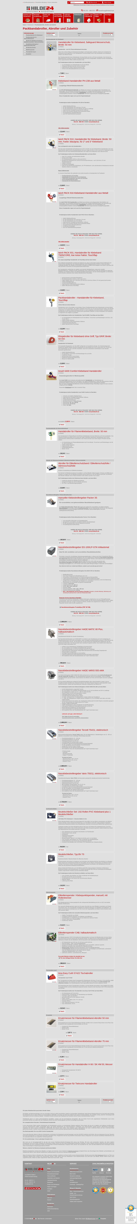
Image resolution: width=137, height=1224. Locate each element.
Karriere (49, 1200)
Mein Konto (73, 1174)
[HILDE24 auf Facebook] (26, 1188)
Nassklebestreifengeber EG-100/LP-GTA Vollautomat (83, 547)
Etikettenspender (30, 49)
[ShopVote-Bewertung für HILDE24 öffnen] (95, 1190)
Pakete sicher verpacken (76, 1201)
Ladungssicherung (52, 1180)
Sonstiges (108, 14)
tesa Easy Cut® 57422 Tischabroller (75, 973)
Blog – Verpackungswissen (77, 1191)
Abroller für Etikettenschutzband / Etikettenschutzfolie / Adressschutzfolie (34, 41)
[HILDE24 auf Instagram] (28, 1188)
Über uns (93, 5)
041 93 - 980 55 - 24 (30, 1182)
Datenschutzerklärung (52, 1208)
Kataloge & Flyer (105, 5)
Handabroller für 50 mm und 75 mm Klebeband (74, 177)
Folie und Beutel (47, 15)
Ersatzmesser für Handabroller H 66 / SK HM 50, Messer (85, 1064)
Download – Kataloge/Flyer (77, 1184)
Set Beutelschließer (31, 47)
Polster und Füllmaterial (53, 1184)
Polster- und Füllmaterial (89, 15)
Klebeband (77, 14)
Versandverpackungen (53, 1174)
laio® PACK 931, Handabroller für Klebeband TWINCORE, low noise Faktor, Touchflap (79, 253)
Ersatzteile (28, 54)
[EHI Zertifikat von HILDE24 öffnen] (103, 1190)
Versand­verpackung (37, 15)
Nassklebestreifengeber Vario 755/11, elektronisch (82, 773)
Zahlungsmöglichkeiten (76, 1178)
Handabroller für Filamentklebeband (71, 180)
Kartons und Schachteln (27, 15)
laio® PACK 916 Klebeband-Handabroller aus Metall (83, 193)
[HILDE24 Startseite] (34, 1170)
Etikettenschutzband (73, 1151)
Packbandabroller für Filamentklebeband (30, 38)
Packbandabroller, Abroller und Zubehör (45, 25)
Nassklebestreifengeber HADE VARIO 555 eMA (81, 670)
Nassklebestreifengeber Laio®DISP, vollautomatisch (75, 717)
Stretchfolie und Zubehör (58, 15)
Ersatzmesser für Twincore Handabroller (77, 1083)
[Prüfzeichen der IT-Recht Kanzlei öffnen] (110, 1190)
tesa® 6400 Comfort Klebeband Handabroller (80, 371)
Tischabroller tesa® (31, 52)
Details (62, 76)
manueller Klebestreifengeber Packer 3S (77, 498)
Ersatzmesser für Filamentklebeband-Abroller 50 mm (83, 1018)
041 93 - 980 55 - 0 (29, 1180)
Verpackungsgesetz (75, 1199)
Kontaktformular (74, 1182)
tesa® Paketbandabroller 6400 (70, 179)
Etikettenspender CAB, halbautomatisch (77, 932)
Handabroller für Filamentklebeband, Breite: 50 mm (82, 431)
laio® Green (73, 1197)
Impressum (50, 1206)
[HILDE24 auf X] (31, 1188)
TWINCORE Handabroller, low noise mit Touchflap (74, 178)
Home (24, 25)
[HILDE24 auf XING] (37, 1188)
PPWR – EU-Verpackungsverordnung (76, 1194)
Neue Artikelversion (63, 170)
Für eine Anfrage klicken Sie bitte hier (71, 958)
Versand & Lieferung (75, 1176)
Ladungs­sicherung (67, 15)
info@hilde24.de (29, 1184)
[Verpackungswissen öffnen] (39, 1188)
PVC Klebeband (99, 1155)
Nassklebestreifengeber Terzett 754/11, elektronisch (83, 730)
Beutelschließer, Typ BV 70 (71, 854)
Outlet (88, 5)
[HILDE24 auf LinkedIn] (34, 1188)
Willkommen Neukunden (80, 5)
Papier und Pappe (98, 15)
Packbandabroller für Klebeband (34, 35)
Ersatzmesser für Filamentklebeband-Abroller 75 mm (83, 1041)
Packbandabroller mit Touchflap (70, 175)
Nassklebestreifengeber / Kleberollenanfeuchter (31, 45)
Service (98, 5)
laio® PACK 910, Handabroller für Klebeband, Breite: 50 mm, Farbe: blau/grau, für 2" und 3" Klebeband (84, 140)
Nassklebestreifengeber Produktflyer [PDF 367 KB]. (75, 607)
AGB (48, 1211)
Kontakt (112, 5)
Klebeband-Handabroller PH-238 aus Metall (79, 81)
